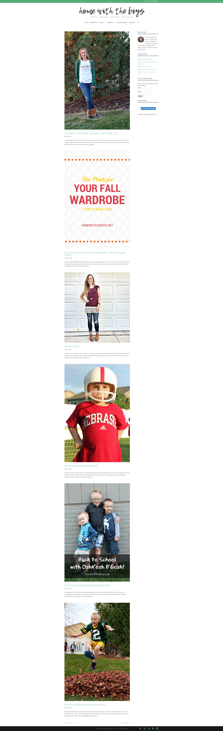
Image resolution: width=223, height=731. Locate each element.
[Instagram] (156, 2)
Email (140, 92)
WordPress (124, 728)
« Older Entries (68, 723)
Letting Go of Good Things (145, 59)
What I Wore (71, 346)
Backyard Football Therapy (81, 465)
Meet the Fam (93, 22)
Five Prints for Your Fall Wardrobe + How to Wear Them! (94, 253)
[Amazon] (151, 2)
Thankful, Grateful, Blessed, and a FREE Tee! (91, 133)
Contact (101, 22)
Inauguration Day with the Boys (147, 69)
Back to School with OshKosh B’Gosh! (87, 585)
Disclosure (132, 22)
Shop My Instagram (122, 22)
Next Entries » (126, 723)
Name (139, 87)
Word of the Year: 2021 (144, 66)
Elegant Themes (107, 728)
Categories (110, 22)
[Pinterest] (153, 2)
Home (86, 22)
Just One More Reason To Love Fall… (86, 704)
